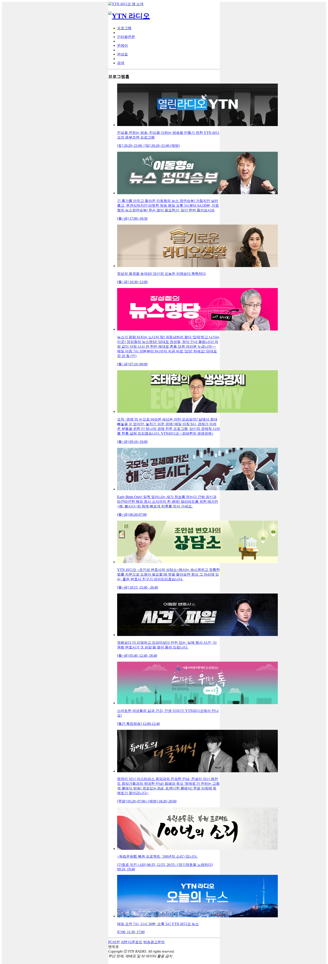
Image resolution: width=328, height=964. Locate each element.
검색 (120, 63)
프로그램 (124, 28)
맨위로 (113, 947)
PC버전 (114, 942)
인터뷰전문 (126, 37)
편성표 (122, 54)
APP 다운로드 (131, 942)
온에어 (122, 45)
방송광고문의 (154, 942)
